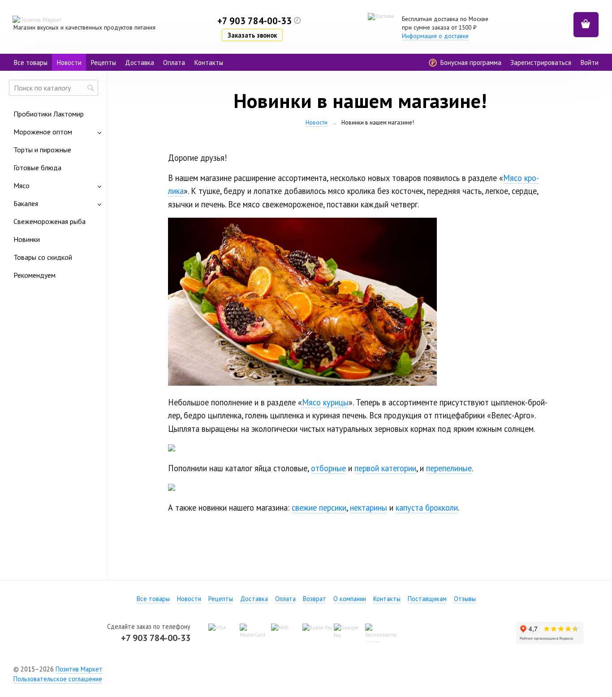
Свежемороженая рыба (49, 221)
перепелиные (449, 468)
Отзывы (465, 598)
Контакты (208, 62)
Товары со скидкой (42, 257)
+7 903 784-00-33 (155, 638)
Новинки (26, 239)
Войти (589, 62)
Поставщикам (427, 598)
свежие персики (319, 507)
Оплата (174, 62)
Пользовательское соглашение (57, 679)
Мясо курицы (325, 402)
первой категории (385, 468)
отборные (328, 468)
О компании (349, 598)
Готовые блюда (37, 167)
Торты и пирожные (42, 149)
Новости (69, 62)
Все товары (30, 62)
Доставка (139, 62)
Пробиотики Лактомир (48, 113)
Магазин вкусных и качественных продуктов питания (84, 27)
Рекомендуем (34, 275)
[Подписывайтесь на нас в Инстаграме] (322, 668)
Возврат (314, 598)
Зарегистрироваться (540, 62)
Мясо (21, 185)
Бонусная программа (469, 62)
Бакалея (25, 203)
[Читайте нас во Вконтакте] (306, 668)
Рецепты (103, 62)
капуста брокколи (427, 507)
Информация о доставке (435, 36)
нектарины (368, 507)
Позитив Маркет (79, 669)
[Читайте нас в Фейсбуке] (289, 668)
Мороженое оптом (42, 131)
